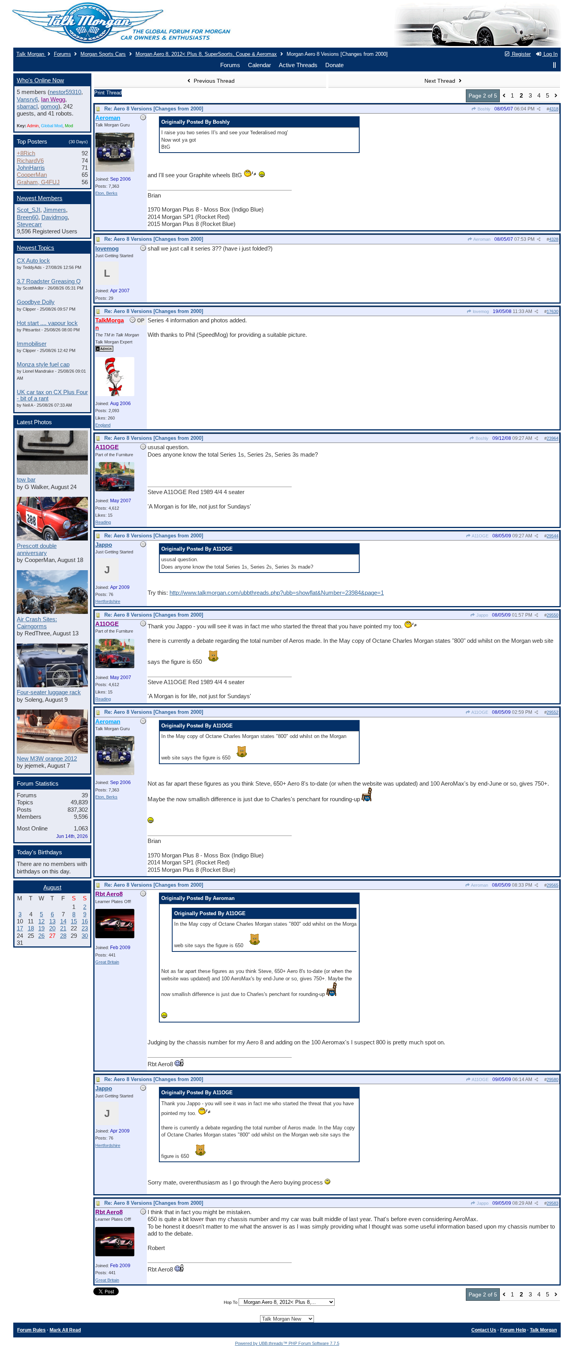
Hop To (230, 1302)
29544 (552, 535)
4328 (553, 239)
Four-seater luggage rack (49, 692)
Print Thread (108, 93)
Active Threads (298, 65)
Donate (334, 65)
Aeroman (481, 239)
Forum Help (513, 1330)
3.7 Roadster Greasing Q (49, 281)
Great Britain (107, 962)
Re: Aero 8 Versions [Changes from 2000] (153, 109)
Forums (62, 54)
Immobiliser (31, 344)
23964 (552, 438)
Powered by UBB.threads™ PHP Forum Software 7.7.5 (287, 1343)
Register (520, 54)
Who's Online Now (40, 80)
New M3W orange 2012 (47, 759)
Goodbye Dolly (36, 302)
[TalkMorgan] (114, 394)
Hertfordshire (107, 601)
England (103, 425)
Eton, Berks (106, 193)
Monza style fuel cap (43, 364)
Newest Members (39, 198)
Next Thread (440, 81)
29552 (552, 712)
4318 (553, 109)
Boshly (483, 109)
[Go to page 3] (556, 95)
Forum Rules (31, 1330)
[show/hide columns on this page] (554, 65)
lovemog (480, 311)
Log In (550, 54)
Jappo (481, 615)
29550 (552, 615)
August (52, 887)
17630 (552, 311)
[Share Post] (539, 109)
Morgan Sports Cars (103, 54)
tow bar (26, 480)
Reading (103, 522)
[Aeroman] (114, 170)
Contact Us (483, 1330)
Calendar (259, 65)
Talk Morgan (31, 54)
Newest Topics (35, 248)
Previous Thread (213, 81)
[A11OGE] (114, 489)
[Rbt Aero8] (114, 936)
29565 (552, 885)
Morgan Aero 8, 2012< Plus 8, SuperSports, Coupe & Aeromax (206, 54)
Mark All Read (65, 1330)
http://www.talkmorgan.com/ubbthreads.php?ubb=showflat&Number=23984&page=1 (276, 593)
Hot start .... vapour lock (47, 323)
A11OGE (479, 535)
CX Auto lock (33, 261)
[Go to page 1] (504, 95)
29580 (552, 1079)
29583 (552, 1203)
